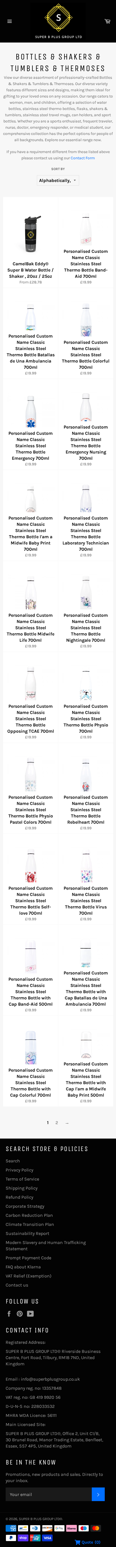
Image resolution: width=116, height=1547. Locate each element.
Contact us (17, 1285)
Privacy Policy (19, 1170)
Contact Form (83, 158)
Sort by (58, 169)
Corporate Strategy (25, 1206)
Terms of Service (22, 1179)
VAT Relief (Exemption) (29, 1276)
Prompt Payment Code (28, 1257)
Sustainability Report (27, 1233)
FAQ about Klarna (23, 1267)
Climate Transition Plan (30, 1224)
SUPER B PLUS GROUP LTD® (40, 1519)
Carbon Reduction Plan (29, 1215)
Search (13, 1161)
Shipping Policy (21, 1188)
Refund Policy (19, 1197)
